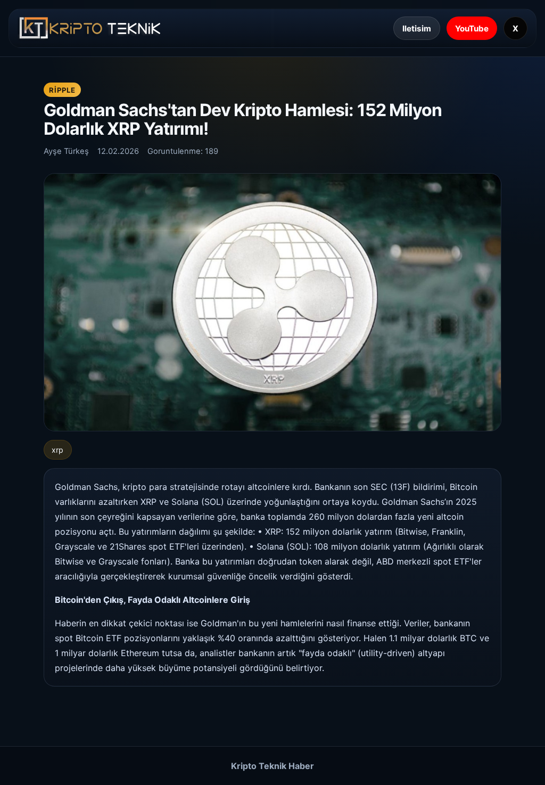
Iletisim (416, 28)
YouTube (472, 28)
